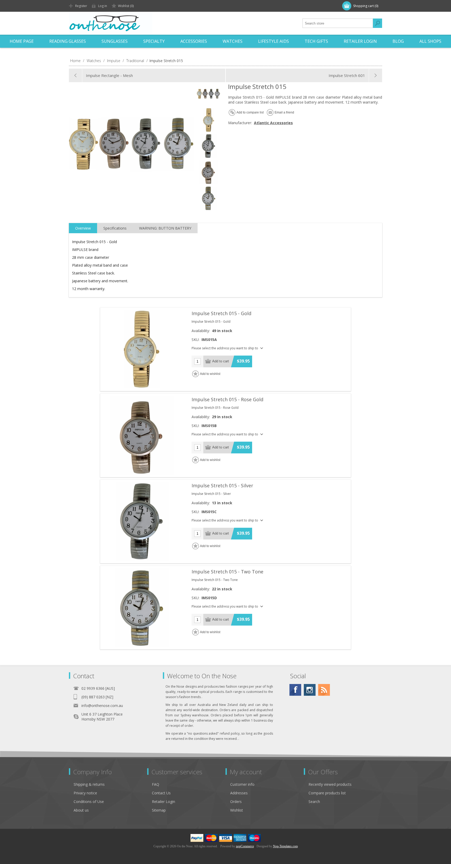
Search (377, 23)
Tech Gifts (316, 41)
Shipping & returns (89, 784)
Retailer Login (360, 41)
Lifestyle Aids (273, 41)
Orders (236, 801)
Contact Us (161, 792)
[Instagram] (310, 690)
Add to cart (220, 361)
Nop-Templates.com (285, 846)
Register (81, 6)
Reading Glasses (67, 41)
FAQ (155, 784)
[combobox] (337, 23)
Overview (83, 228)
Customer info (242, 784)
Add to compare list (250, 112)
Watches (232, 41)
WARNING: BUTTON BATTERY (165, 228)
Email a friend (284, 112)
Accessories (193, 41)
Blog (398, 41)
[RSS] (324, 690)
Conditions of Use (89, 801)
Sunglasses (115, 41)
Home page (22, 41)
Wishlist (236, 810)
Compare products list (327, 792)
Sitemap (159, 810)
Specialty (154, 41)
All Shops (430, 41)
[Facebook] (295, 690)
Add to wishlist (210, 374)
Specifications (115, 228)
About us (81, 810)
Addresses (239, 792)
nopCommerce (245, 846)
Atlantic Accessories (273, 122)
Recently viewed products (330, 784)
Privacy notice (85, 792)
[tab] (83, 228)
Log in (102, 6)
